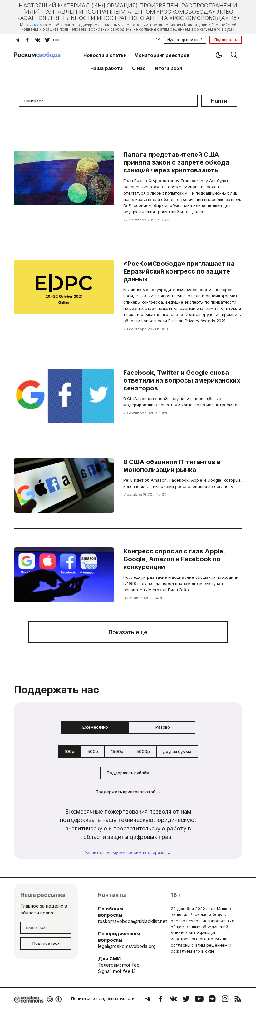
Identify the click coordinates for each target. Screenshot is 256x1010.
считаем (34, 24)
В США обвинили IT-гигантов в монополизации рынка (172, 465)
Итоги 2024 (169, 68)
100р (69, 751)
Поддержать (225, 39)
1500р (117, 751)
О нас (138, 68)
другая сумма (177, 751)
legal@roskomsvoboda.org (127, 946)
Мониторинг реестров (162, 55)
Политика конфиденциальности (103, 998)
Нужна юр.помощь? (185, 39)
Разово (162, 727)
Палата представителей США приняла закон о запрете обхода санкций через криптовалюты (176, 162)
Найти (219, 100)
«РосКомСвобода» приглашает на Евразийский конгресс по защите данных (178, 271)
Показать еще (128, 632)
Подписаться (46, 943)
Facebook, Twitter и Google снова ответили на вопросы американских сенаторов (181, 380)
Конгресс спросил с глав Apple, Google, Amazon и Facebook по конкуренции (174, 559)
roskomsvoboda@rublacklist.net (132, 921)
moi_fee (131, 965)
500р (92, 751)
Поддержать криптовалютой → (128, 791)
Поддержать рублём (128, 772)
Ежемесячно (95, 727)
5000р (143, 751)
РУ (157, 39)
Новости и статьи (104, 55)
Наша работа (106, 68)
